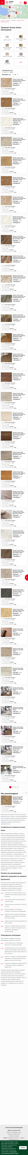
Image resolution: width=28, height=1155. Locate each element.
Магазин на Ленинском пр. (14, 1134)
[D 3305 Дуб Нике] (7, 102)
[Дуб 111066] (7, 730)
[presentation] (23, 793)
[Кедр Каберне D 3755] (7, 279)
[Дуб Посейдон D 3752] (7, 436)
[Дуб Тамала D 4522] (7, 514)
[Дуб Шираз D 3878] (7, 298)
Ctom (2, 818)
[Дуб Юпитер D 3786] (7, 416)
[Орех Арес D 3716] (7, 377)
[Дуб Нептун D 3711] (7, 455)
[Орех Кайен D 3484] (7, 553)
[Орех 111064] (7, 691)
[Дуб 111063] (7, 671)
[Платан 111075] (7, 750)
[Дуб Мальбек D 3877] (7, 318)
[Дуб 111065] (7, 710)
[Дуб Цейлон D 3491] (7, 573)
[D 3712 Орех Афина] (7, 122)
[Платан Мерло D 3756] (7, 259)
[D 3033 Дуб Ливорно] (7, 161)
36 (15, 74)
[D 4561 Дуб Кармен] (7, 800)
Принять (23, 1147)
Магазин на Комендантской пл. (14, 1132)
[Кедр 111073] (7, 769)
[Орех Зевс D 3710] (7, 396)
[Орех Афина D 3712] (7, 180)
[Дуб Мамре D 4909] (7, 338)
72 (17, 74)
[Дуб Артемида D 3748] (7, 239)
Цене (11, 72)
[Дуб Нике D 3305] (7, 220)
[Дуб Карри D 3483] (7, 612)
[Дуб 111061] (7, 632)
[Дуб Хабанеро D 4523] (7, 495)
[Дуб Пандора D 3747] (7, 200)
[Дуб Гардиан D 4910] (7, 357)
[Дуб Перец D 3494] (7, 593)
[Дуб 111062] (7, 652)
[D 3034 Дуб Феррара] (7, 141)
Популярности (5, 72)
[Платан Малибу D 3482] (7, 534)
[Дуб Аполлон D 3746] (7, 475)
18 (13, 74)
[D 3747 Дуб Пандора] (7, 82)
